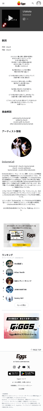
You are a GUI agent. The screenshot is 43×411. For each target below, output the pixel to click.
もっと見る (21, 305)
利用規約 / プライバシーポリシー (21, 385)
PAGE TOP (37, 350)
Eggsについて (21, 379)
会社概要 (21, 389)
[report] (27, 19)
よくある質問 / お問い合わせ (21, 382)
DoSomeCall (27, 15)
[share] (24, 19)
